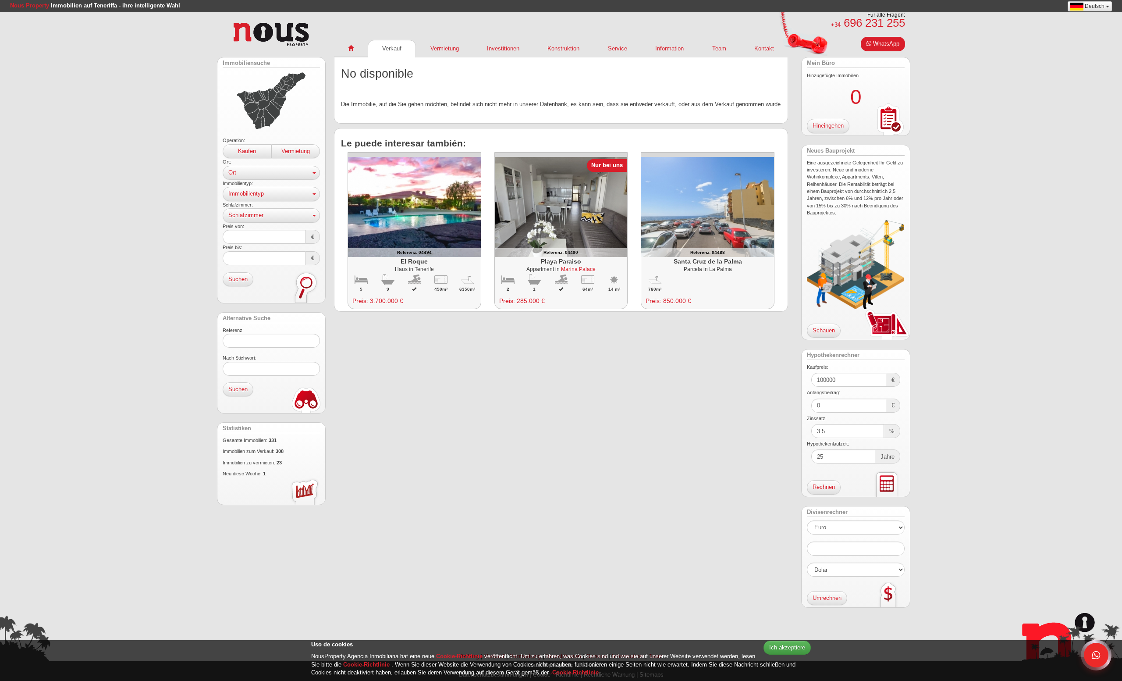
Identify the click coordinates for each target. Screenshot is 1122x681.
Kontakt (764, 48)
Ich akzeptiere (787, 647)
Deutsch (1094, 6)
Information (669, 48)
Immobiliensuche (246, 63)
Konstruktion (563, 48)
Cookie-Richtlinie (460, 656)
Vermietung (295, 151)
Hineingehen (828, 125)
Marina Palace (578, 269)
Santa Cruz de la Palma (708, 261)
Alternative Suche (246, 318)
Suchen (238, 279)
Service (617, 48)
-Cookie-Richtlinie (575, 672)
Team (719, 48)
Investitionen (503, 48)
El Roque (414, 261)
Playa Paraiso (561, 261)
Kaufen (247, 151)
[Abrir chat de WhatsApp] (1096, 655)
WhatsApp (885, 43)
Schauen (824, 330)
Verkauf (391, 48)
